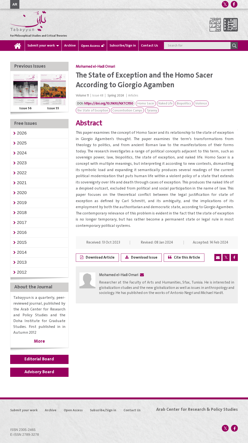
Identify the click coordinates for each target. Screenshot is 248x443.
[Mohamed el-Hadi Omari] (87, 285)
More (39, 341)
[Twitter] (225, 4)
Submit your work (41, 45)
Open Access (90, 45)
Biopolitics (184, 103)
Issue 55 (53, 108)
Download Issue (144, 257)
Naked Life (165, 103)
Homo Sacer (145, 103)
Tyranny (152, 110)
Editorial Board (39, 359)
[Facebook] (234, 4)
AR (14, 4)
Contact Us (149, 45)
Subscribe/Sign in (122, 45)
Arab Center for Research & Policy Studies (197, 409)
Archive (70, 45)
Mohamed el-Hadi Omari (95, 67)
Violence (201, 103)
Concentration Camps (127, 110)
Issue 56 (25, 108)
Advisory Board (39, 372)
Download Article (100, 257)
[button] (22, 133)
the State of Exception (92, 110)
